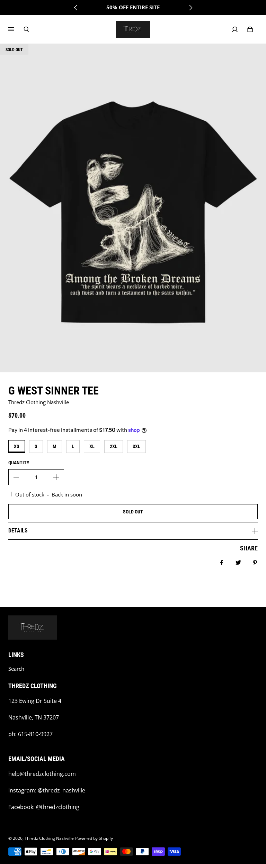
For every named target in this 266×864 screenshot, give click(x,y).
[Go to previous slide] (76, 7)
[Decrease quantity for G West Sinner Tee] (16, 477)
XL (92, 446)
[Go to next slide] (190, 7)
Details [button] (18, 530)
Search (16, 668)
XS (16, 446)
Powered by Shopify (94, 838)
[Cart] (250, 29)
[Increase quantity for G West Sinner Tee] (56, 477)
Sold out (133, 511)
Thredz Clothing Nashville (49, 838)
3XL (136, 446)
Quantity (18, 462)
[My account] (234, 29)
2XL (113, 446)
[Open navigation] (16, 29)
